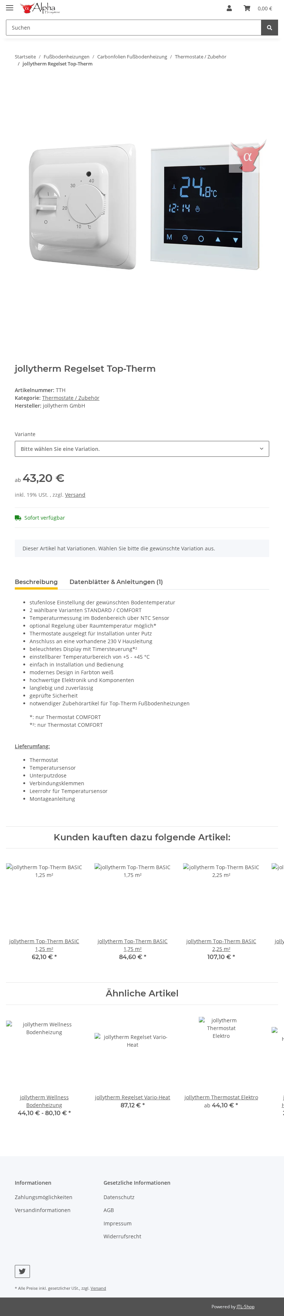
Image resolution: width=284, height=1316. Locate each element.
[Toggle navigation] (9, 4)
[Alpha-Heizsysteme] (39, 8)
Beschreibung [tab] (36, 582)
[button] (229, 8)
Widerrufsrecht (122, 1236)
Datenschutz (119, 1197)
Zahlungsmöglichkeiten (43, 1197)
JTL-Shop (245, 1306)
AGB (109, 1210)
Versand (75, 494)
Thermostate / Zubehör (70, 397)
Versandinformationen (43, 1210)
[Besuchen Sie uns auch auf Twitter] (22, 1271)
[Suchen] (269, 28)
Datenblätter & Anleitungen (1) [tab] (116, 582)
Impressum (118, 1223)
